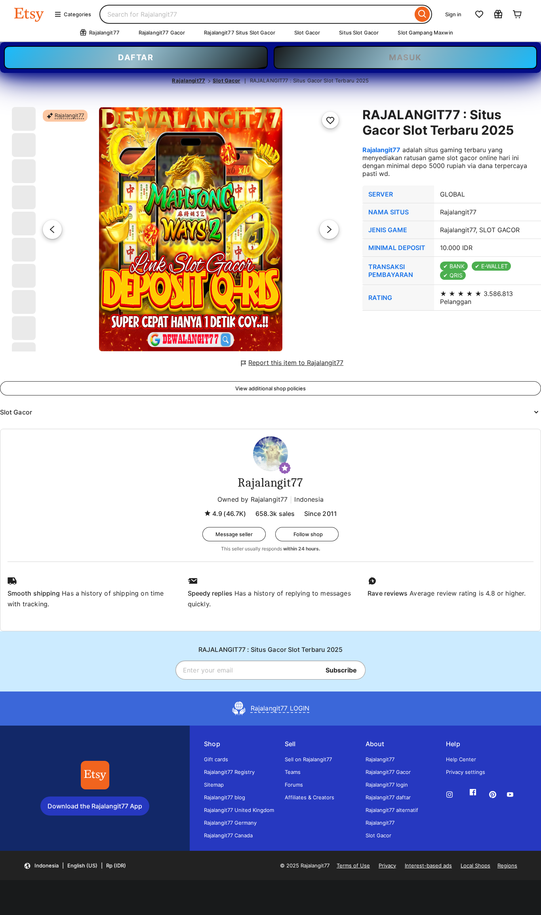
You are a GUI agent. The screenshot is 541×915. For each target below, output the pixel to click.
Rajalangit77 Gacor (162, 32)
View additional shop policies (270, 388)
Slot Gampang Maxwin (425, 32)
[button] (285, 468)
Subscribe (341, 670)
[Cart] (517, 14)
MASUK (405, 57)
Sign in (453, 14)
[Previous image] (52, 229)
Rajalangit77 (188, 80)
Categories (77, 14)
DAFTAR (135, 57)
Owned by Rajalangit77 (252, 499)
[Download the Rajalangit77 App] (95, 775)
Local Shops (475, 865)
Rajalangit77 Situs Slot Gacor (239, 32)
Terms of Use (353, 865)
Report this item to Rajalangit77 (295, 363)
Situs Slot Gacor (359, 32)
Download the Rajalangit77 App (95, 806)
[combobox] (256, 14)
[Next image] (329, 229)
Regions (507, 865)
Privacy (387, 865)
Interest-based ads (428, 865)
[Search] (422, 14)
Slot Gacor (307, 32)
